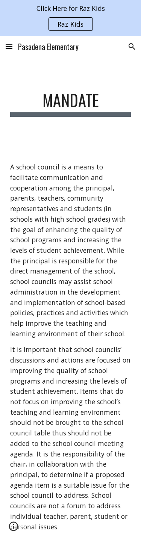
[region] (70, 18)
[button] (9, 46)
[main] (70, 103)
